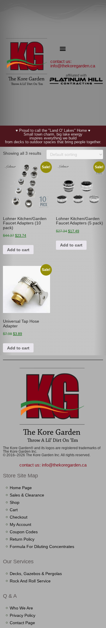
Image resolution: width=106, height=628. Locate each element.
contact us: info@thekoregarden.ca (72, 63)
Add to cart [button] (18, 249)
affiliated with (76, 75)
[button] (63, 48)
